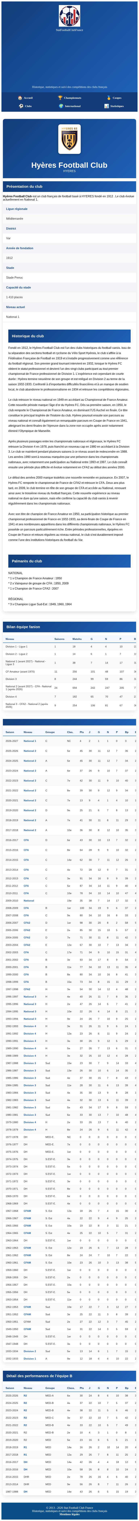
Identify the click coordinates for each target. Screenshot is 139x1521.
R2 (25, 1395)
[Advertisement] (69, 58)
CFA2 (27, 922)
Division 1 (30, 1358)
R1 (25, 1447)
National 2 (30, 750)
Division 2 (30, 1351)
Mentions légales (70, 1514)
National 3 (30, 996)
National (29, 900)
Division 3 (30, 1063)
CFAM (27, 1210)
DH (25, 1462)
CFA (26, 840)
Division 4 (30, 1026)
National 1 (30, 741)
